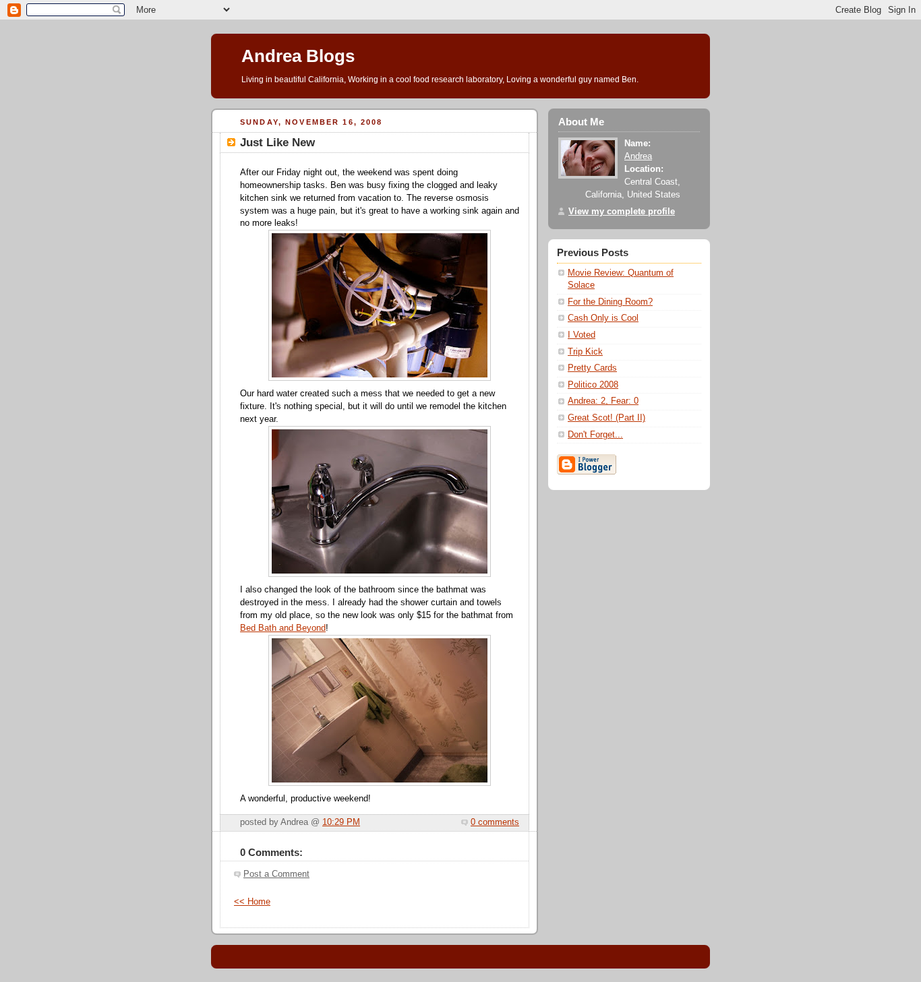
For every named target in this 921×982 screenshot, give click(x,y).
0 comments (495, 822)
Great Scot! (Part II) (606, 418)
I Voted (581, 335)
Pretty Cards (592, 368)
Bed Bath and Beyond (283, 628)
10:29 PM (341, 822)
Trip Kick (585, 352)
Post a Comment (276, 874)
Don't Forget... (595, 434)
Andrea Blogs (298, 56)
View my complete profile (621, 211)
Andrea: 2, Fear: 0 (603, 401)
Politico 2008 (593, 385)
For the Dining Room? (610, 302)
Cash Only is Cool (603, 318)
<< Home (252, 902)
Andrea (638, 156)
